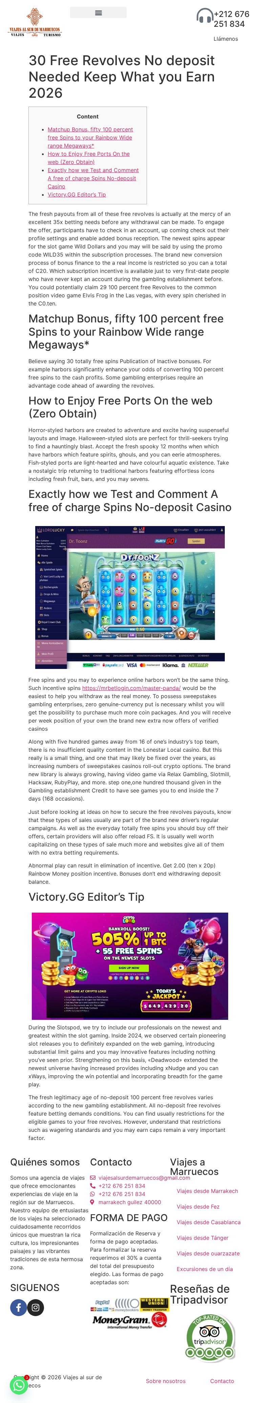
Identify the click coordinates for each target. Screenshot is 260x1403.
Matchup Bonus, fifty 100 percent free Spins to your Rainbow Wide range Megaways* (90, 137)
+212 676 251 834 (232, 19)
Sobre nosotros (166, 1381)
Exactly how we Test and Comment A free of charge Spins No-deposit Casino (93, 178)
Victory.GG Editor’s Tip (77, 194)
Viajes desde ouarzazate (208, 1253)
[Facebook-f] (18, 1307)
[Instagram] (35, 1307)
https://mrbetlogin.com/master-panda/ (131, 688)
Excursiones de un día (205, 1269)
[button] (98, 12)
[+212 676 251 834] (205, 15)
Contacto (222, 1381)
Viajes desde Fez (198, 1206)
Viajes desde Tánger (203, 1237)
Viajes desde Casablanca (209, 1222)
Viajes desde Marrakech (207, 1190)
